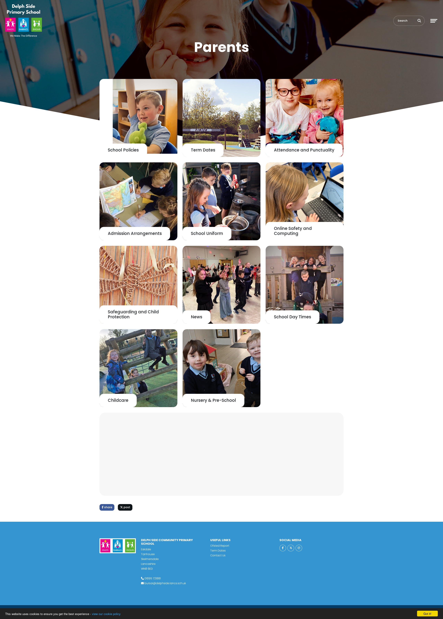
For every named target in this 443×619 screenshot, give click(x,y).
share (107, 507)
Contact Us (217, 555)
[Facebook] (282, 548)
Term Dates (218, 551)
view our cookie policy (106, 614)
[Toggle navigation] (433, 21)
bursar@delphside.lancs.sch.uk (165, 583)
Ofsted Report (219, 546)
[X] (290, 548)
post (126, 507)
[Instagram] (299, 548)
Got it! (427, 613)
